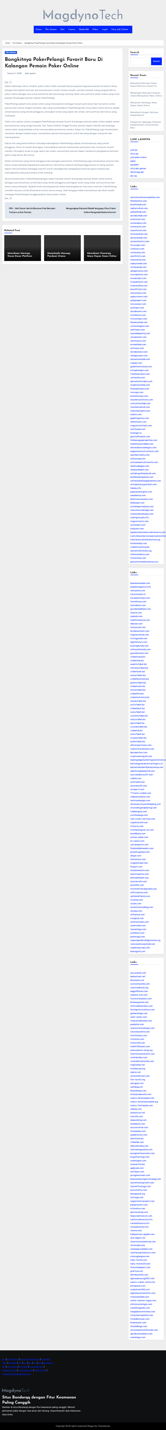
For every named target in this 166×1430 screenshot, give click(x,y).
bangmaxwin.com (139, 1205)
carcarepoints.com (139, 844)
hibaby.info (135, 488)
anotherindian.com (139, 922)
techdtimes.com (138, 601)
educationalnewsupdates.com (145, 197)
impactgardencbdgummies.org (145, 940)
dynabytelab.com (138, 215)
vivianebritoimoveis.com (142, 1061)
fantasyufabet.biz (139, 668)
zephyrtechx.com (138, 296)
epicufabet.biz (137, 723)
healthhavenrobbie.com (141, 444)
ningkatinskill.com (139, 863)
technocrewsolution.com (142, 1054)
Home (39, 29)
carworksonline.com (140, 1032)
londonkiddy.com (138, 543)
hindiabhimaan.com (140, 1319)
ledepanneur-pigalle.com (142, 1234)
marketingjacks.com (140, 1308)
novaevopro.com (138, 278)
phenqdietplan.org (139, 877)
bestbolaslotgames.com (141, 477)
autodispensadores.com (142, 506)
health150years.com (140, 1046)
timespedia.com (138, 1131)
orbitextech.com (138, 422)
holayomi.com (137, 528)
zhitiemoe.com (137, 914)
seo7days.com (137, 1171)
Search (134, 52)
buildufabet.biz (137, 741)
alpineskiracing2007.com (142, 1278)
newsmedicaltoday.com (141, 514)
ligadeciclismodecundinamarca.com (147, 532)
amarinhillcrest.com (140, 1076)
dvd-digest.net (137, 1238)
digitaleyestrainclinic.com (143, 1293)
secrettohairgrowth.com (142, 1182)
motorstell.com (137, 1043)
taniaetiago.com (138, 929)
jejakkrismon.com (138, 1135)
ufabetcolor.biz (137, 686)
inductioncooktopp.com (141, 510)
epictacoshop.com (139, 1212)
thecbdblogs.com (138, 1326)
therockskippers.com (140, 1267)
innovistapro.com (138, 319)
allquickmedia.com (139, 1146)
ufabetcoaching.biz (140, 547)
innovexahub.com (139, 234)
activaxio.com (137, 348)
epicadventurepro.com (141, 381)
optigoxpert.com (138, 300)
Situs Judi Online (120, 29)
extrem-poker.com (139, 837)
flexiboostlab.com (138, 322)
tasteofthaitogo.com (140, 1186)
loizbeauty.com (137, 1124)
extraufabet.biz (138, 690)
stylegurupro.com (139, 355)
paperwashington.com (141, 492)
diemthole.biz (137, 1138)
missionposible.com (139, 1297)
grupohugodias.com (140, 852)
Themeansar (104, 1426)
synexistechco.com (139, 241)
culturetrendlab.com (140, 403)
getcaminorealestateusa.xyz (144, 562)
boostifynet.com (138, 289)
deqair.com (135, 855)
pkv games (12, 1366)
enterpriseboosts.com (140, 1094)
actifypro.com (137, 308)
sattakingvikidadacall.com (143, 473)
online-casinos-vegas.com (143, 1300)
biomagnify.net (137, 951)
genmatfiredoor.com (140, 436)
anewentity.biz (137, 1164)
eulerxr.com (136, 414)
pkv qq (133, 176)
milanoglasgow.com (140, 1256)
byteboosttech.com (139, 631)
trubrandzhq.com (138, 285)
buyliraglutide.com (139, 646)
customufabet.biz (139, 716)
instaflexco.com (138, 315)
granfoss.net (136, 1271)
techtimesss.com (138, 1035)
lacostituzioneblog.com (141, 907)
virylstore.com (137, 1039)
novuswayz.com (138, 304)
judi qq (133, 150)
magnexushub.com (139, 634)
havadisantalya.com (140, 598)
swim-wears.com (138, 1017)
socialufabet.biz (138, 701)
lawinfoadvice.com (139, 874)
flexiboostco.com (138, 201)
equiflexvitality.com (140, 455)
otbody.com (136, 1109)
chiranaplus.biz (137, 1245)
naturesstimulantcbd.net (142, 944)
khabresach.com (138, 1322)
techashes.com (137, 590)
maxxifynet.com (138, 230)
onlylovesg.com (138, 458)
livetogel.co (136, 433)
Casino (71, 29)
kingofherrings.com (140, 1157)
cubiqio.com (136, 363)
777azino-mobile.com (140, 793)
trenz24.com (136, 1116)
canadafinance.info (139, 1223)
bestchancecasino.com (141, 499)
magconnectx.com (139, 521)
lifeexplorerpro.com (139, 388)
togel (105, 29)
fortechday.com (138, 558)
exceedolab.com (138, 344)
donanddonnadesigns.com (143, 447)
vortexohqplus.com (139, 326)
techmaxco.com (138, 341)
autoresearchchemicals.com (144, 1330)
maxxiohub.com (138, 260)
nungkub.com (137, 918)
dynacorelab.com (138, 238)
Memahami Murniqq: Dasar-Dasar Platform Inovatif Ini (20, 256)
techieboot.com (138, 605)
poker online (40, 1370)
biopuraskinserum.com (141, 1216)
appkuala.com (137, 1168)
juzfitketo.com (137, 933)
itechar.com (136, 612)
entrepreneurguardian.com (143, 484)
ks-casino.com (137, 841)
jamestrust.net (137, 1112)
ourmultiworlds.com (140, 984)
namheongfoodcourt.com (142, 1252)
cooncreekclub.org (139, 987)
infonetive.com (137, 1208)
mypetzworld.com (139, 822)
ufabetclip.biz (137, 660)
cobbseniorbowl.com (140, 797)
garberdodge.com (139, 1013)
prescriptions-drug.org (141, 1050)
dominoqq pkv (137, 172)
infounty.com (137, 826)
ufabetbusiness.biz (139, 679)
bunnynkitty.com (138, 1190)
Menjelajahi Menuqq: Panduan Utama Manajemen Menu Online (61, 256)
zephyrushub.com (139, 208)
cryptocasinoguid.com (141, 756)
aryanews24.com (138, 786)
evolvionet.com (137, 219)
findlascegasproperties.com (143, 440)
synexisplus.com (138, 223)
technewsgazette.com (141, 1149)
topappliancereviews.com (142, 1311)
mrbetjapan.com (138, 1160)
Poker (95, 29)
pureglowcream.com (140, 1175)
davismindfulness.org (141, 551)
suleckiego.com (137, 1337)
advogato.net (137, 1083)
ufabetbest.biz (137, 708)
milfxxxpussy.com (139, 892)
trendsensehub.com (140, 407)
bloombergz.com (138, 1090)
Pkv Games (51, 29)
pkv (4, 1359)
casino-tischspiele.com (141, 1105)
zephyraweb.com (138, 263)
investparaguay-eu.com (142, 830)
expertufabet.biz (138, 664)
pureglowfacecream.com (142, 1153)
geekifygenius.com (139, 418)
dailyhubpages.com (139, 466)
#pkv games (30, 73)
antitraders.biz (137, 782)
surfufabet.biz (137, 704)
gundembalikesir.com (140, 609)
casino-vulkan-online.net (142, 1282)
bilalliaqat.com (137, 503)
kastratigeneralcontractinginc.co (146, 763)
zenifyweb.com (137, 429)
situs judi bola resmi (30, 1359)
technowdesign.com (140, 800)
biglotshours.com (138, 642)
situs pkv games (138, 168)
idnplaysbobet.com (139, 469)
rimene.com (136, 1230)
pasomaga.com (137, 936)
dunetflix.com (137, 885)
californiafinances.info (141, 1219)
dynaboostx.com (138, 311)
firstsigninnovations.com (142, 1009)
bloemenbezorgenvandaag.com (145, 1179)
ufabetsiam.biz (137, 671)
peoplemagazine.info (140, 587)
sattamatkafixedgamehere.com (145, 481)
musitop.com (136, 900)
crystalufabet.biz (138, 727)
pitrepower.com (137, 1286)
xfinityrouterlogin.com (141, 1304)
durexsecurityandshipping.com (145, 804)
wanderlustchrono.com (141, 399)
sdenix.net (135, 1072)
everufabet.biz (137, 734)
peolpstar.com (137, 1024)
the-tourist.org (137, 1079)
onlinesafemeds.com (140, 649)
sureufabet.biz (137, 712)
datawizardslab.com (140, 359)
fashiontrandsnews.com (142, 749)
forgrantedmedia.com (141, 1021)
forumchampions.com (141, 998)
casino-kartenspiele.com (142, 1098)
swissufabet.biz (138, 675)
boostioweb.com (138, 204)
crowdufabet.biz (138, 738)
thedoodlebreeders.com (142, 848)
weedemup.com (138, 495)
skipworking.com (138, 1120)
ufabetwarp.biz (137, 657)
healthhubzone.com (140, 620)
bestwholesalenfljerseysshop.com (146, 767)
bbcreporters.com (138, 752)
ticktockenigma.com (140, 411)
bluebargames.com (139, 1002)
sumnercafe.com (138, 881)
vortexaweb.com (138, 267)
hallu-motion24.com (140, 1264)
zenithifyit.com (138, 256)
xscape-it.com (137, 789)
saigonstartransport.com (142, 1201)
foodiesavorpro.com (140, 374)
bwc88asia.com (138, 833)
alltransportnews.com (141, 745)
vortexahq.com (137, 252)
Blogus (91, 1426)
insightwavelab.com (140, 385)
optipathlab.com (138, 212)
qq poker (134, 164)
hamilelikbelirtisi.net (140, 333)
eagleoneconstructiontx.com (144, 451)
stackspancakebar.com (141, 1249)
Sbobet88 (84, 29)
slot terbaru (13, 1359)
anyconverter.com (139, 1127)
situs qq (134, 153)
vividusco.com (137, 249)
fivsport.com (136, 866)
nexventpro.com (138, 293)
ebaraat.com (136, 623)
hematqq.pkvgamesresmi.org (16, 1374)
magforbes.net (137, 1065)
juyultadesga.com (139, 815)
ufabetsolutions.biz (139, 697)
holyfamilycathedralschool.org (145, 539)
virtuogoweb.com (138, 638)
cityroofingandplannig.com (143, 808)
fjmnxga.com (136, 1197)
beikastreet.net (137, 976)
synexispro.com (138, 525)
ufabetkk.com (137, 1142)
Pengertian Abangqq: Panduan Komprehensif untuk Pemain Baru (145, 125)
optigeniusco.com (139, 271)
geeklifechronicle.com (141, 366)
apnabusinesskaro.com (141, 1333)
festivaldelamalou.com (141, 1006)
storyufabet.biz (138, 719)
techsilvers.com (138, 859)
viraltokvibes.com (138, 1057)
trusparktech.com (139, 282)
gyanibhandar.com (139, 653)
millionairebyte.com (139, 554)
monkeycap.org (137, 1068)
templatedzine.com (139, 870)
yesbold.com (136, 616)
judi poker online (138, 157)
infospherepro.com (139, 370)
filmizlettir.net (137, 980)
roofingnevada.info (139, 517)
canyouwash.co (138, 594)
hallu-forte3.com (138, 1260)
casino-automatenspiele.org (144, 1101)
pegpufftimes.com (139, 991)
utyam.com (135, 903)
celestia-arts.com (139, 995)
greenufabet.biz (138, 682)
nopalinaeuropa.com (140, 947)
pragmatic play (36, 1366)
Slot (62, 29)
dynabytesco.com (139, 352)
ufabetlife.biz (137, 693)
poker (133, 161)
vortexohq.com (137, 377)
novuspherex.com (139, 274)
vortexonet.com (138, 226)
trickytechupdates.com (141, 1315)
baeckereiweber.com (140, 583)
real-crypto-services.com (142, 819)
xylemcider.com (138, 925)
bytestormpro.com (139, 396)
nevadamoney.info (139, 1227)
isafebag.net (136, 1087)
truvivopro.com (137, 245)
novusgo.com (136, 392)
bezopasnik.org (137, 1194)
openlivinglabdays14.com (142, 771)
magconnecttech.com (141, 425)
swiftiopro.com (137, 329)
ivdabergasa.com (138, 811)
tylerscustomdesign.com (142, 1028)
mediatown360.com (140, 1289)
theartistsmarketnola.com (143, 1241)
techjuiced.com (138, 627)
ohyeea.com (136, 911)
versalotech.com (138, 337)
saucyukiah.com (138, 973)
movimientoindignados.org (143, 889)
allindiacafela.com (139, 1275)
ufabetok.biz (136, 730)
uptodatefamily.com (140, 896)
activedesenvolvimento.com (144, 462)
